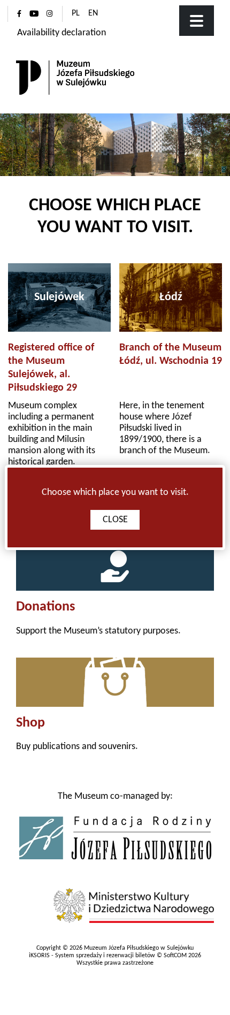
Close (115, 520)
